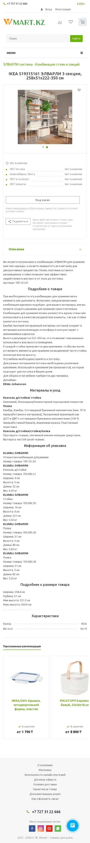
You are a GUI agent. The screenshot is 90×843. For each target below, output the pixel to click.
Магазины (45, 769)
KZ (79, 3)
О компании (45, 765)
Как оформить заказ (45, 798)
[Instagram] (40, 828)
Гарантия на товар (45, 789)
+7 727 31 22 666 (17, 3)
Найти (76, 38)
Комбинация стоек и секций (57, 64)
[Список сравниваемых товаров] (59, 23)
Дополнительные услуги (45, 793)
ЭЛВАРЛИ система (18, 64)
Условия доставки (45, 784)
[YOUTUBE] (49, 828)
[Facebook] (32, 828)
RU (83, 3)
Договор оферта (45, 779)
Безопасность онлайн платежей (45, 774)
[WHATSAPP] (58, 828)
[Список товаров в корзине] (83, 25)
